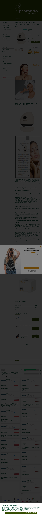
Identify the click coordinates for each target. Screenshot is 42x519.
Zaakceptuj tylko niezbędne (11, 512)
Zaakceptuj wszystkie (31, 512)
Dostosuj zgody (21, 512)
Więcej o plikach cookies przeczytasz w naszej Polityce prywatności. (13, 510)
